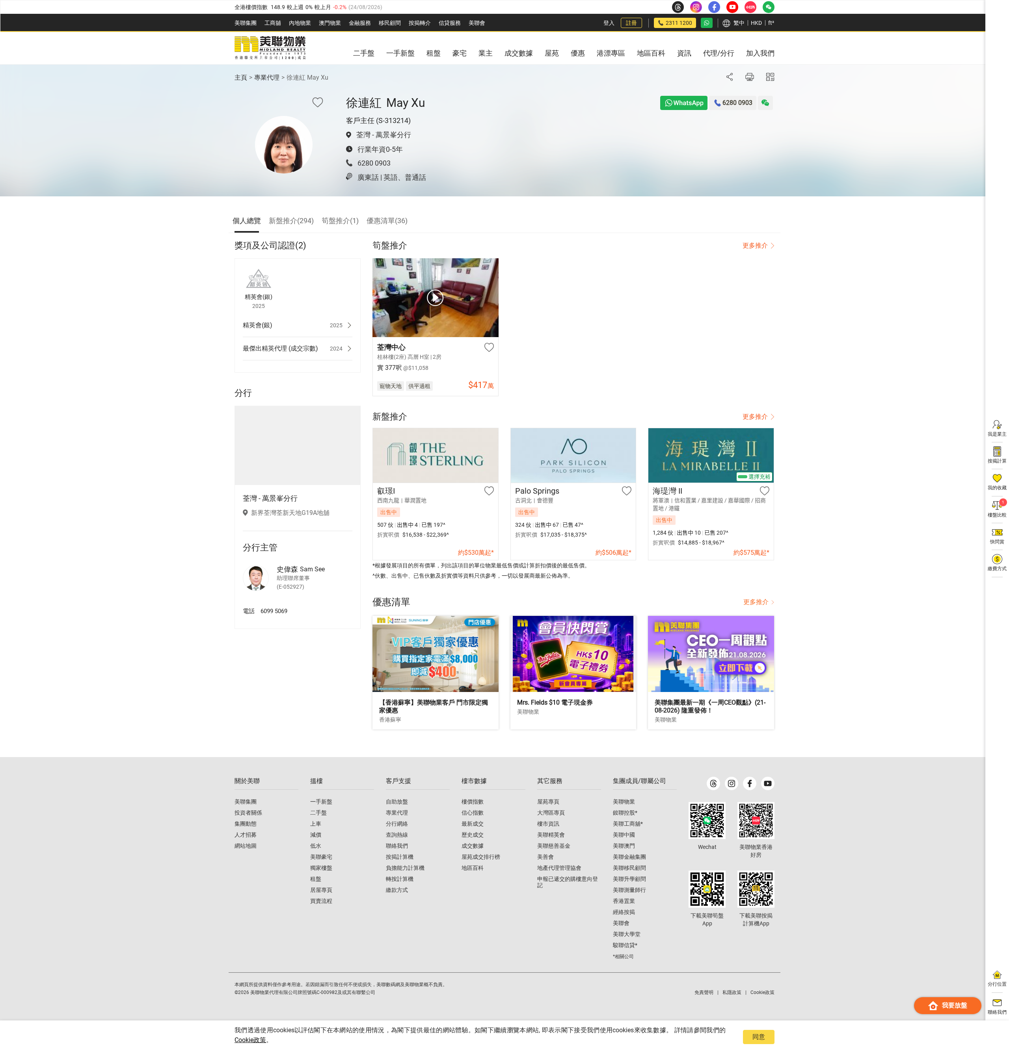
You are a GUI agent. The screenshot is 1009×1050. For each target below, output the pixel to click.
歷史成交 (473, 835)
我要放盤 (954, 1005)
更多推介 (755, 245)
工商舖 (272, 23)
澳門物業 (330, 23)
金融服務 (360, 23)
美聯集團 (246, 23)
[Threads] (713, 783)
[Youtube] (767, 783)
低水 (315, 846)
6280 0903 (374, 163)
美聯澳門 (624, 846)
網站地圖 (246, 846)
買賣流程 (321, 901)
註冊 (631, 23)
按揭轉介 (420, 23)
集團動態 (246, 824)
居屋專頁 (321, 890)
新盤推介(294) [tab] (291, 220)
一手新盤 (321, 801)
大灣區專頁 (551, 812)
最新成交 (473, 824)
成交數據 (473, 846)
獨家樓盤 (321, 868)
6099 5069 (274, 611)
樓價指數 (473, 801)
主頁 (241, 77)
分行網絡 (397, 824)
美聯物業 (624, 801)
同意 (758, 1037)
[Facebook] (749, 783)
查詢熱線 (397, 835)
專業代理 (266, 77)
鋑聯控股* (625, 812)
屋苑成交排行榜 (481, 857)
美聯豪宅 (321, 857)
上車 (315, 824)
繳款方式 (397, 890)
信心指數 (473, 812)
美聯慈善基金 (553, 846)
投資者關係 (248, 812)
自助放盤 (397, 801)
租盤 (315, 879)
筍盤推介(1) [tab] (340, 220)
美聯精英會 (551, 835)
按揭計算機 (399, 857)
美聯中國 (624, 835)
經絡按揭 (624, 912)
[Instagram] (731, 783)
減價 (315, 835)
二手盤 (318, 812)
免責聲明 (703, 992)
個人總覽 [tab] (247, 220)
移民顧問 (390, 23)
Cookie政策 (250, 1040)
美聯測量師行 (629, 890)
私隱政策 (731, 992)
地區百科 (473, 868)
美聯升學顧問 (629, 879)
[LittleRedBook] (755, 820)
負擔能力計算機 (405, 868)
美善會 (545, 857)
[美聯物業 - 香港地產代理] (270, 48)
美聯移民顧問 (629, 868)
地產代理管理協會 (559, 868)
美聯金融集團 (629, 857)
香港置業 (624, 901)
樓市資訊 (548, 824)
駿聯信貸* (625, 945)
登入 (608, 23)
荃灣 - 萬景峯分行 (383, 135)
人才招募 (246, 835)
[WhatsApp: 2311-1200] (707, 23)
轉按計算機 (399, 879)
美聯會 (477, 23)
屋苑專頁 (548, 801)
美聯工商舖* (628, 824)
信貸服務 (450, 23)
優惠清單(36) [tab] (387, 220)
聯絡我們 (397, 846)
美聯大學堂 (626, 934)
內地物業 (300, 23)
